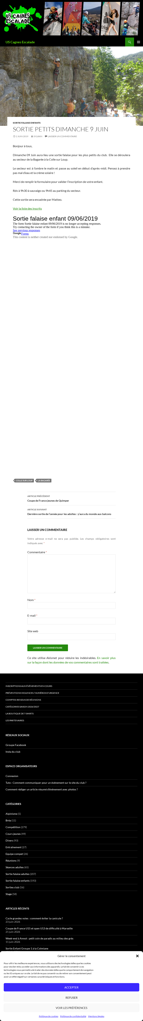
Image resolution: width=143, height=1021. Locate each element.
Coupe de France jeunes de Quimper (48, 498)
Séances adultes (15, 867)
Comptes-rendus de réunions (23, 699)
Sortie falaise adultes (17, 873)
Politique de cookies (48, 1016)
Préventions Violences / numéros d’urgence (32, 693)
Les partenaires (15, 720)
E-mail (32, 615)
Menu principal (138, 42)
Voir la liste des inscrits (27, 208)
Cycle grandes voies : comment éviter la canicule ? (34, 918)
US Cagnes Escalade (20, 42)
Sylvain (38, 136)
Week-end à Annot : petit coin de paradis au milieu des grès (39, 938)
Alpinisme (11, 813)
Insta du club (13, 751)
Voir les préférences (71, 1007)
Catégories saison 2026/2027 (22, 706)
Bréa (8, 820)
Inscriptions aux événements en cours (29, 686)
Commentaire (37, 552)
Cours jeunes (13, 833)
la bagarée (44, 480)
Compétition (13, 827)
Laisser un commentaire (62, 136)
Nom (31, 600)
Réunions (11, 860)
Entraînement (13, 847)
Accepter (71, 987)
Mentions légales (96, 1016)
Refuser (72, 997)
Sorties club (12, 887)
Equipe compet (14, 853)
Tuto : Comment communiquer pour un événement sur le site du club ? (46, 782)
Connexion (12, 776)
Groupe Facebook (16, 745)
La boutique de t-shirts (20, 713)
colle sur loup (24, 480)
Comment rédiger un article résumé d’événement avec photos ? (42, 789)
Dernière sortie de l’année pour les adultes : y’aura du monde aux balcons (69, 512)
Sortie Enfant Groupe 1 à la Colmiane (27, 948)
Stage (9, 894)
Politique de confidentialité (73, 1016)
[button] (137, 956)
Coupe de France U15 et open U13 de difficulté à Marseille (39, 928)
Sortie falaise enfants (27, 122)
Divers (9, 840)
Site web (32, 631)
